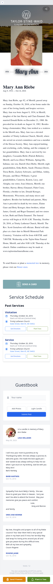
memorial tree (32, 262)
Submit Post (26, 414)
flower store (22, 266)
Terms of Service (33, 573)
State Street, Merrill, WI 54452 (22, 324)
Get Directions (15, 329)
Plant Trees (37, 329)
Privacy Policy (19, 573)
